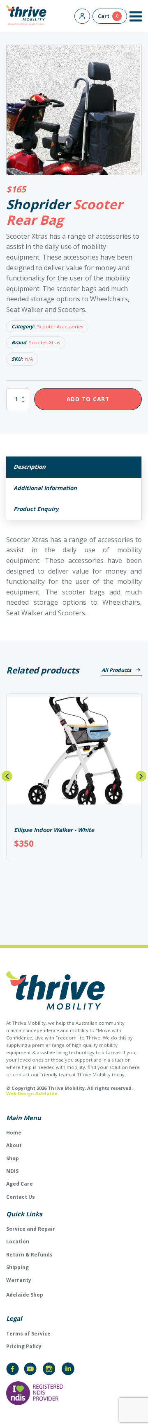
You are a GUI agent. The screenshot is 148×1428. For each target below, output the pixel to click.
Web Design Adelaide (32, 1093)
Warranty (18, 1280)
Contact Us (20, 1196)
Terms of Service (28, 1333)
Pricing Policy (24, 1346)
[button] (136, 16)
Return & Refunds (29, 1254)
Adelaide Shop (24, 1295)
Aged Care (19, 1183)
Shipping (17, 1267)
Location (17, 1241)
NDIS (12, 1171)
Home (13, 1132)
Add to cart (88, 399)
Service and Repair (30, 1228)
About (14, 1145)
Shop (12, 1158)
